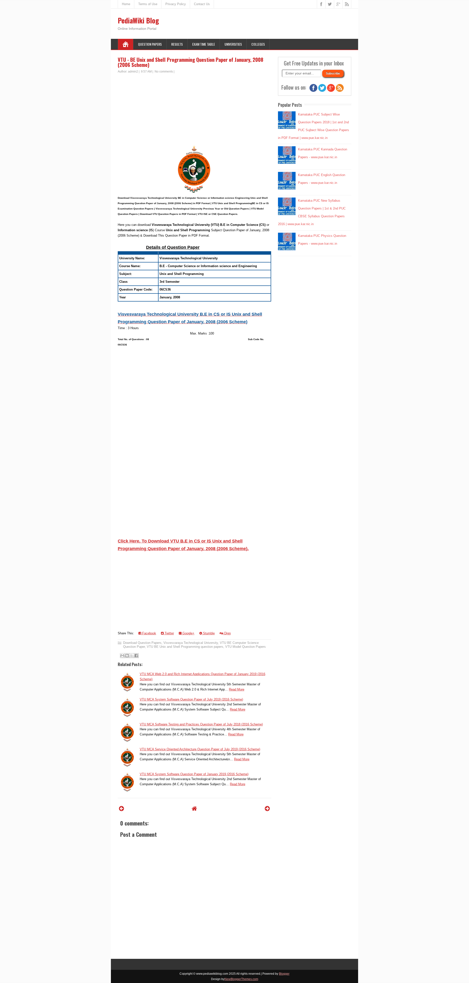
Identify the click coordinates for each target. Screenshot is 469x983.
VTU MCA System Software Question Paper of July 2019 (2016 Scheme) (191, 699)
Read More (236, 689)
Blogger (284, 973)
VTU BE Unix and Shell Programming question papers (185, 646)
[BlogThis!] (127, 655)
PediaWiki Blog (138, 20)
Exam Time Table (203, 44)
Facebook (148, 633)
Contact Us (202, 4)
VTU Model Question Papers (245, 646)
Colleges (258, 44)
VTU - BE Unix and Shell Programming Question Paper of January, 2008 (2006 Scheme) (190, 62)
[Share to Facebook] (136, 655)
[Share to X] (131, 655)
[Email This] (122, 655)
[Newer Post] (121, 808)
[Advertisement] (194, 110)
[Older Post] (267, 808)
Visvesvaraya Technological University (190, 643)
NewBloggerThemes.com (241, 979)
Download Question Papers (142, 643)
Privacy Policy (175, 4)
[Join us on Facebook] (313, 91)
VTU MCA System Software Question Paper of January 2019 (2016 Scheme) (194, 774)
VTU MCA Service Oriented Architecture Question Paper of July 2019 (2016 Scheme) (200, 749)
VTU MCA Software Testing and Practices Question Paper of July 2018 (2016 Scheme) (201, 724)
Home (126, 4)
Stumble (208, 633)
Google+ (187, 633)
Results (177, 44)
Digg (227, 633)
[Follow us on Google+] (331, 91)
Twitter (169, 633)
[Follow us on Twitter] (322, 91)
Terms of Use (147, 4)
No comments (164, 71)
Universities (233, 44)
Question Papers (150, 44)
